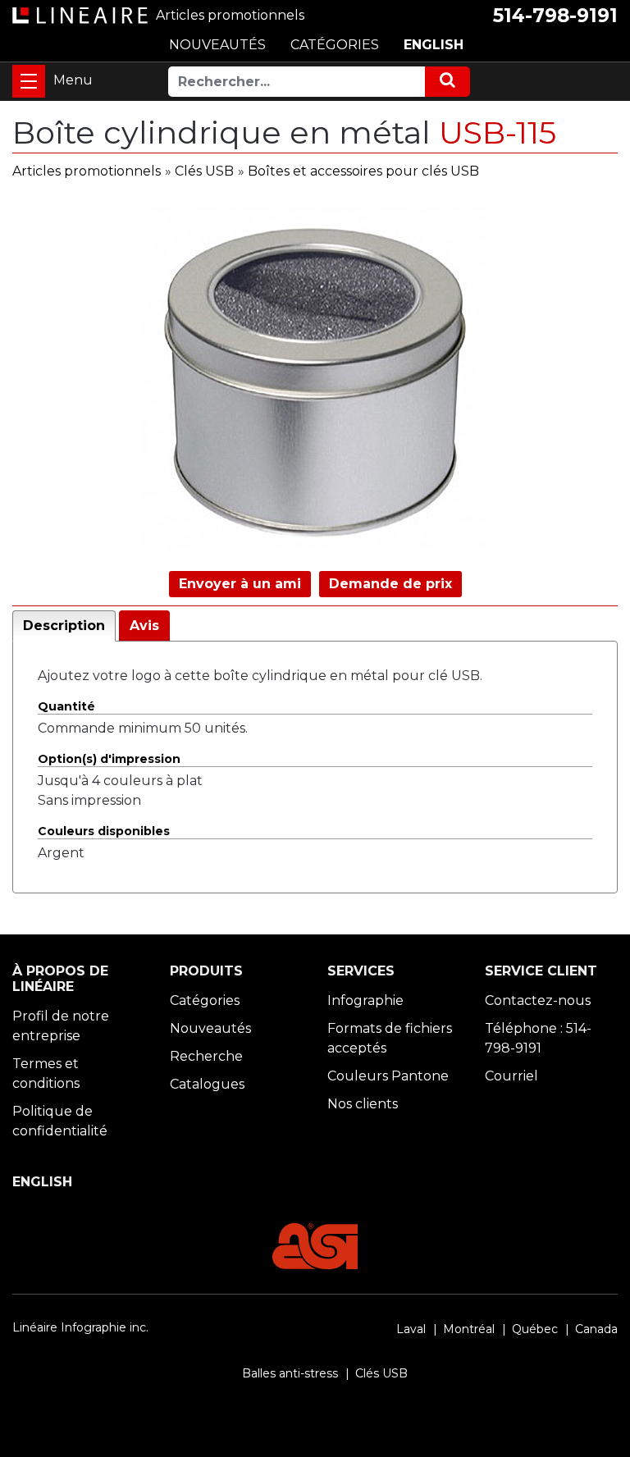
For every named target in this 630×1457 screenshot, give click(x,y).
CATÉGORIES (334, 45)
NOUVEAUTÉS (217, 45)
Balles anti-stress (290, 1373)
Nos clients (362, 1104)
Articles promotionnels (86, 171)
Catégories (205, 1000)
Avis (144, 625)
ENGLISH (433, 45)
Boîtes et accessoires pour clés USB (363, 171)
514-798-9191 (555, 15)
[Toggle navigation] (28, 81)
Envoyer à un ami (240, 583)
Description (64, 625)
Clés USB (204, 171)
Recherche (206, 1056)
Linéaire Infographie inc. (80, 1327)
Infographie (365, 1000)
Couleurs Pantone (388, 1076)
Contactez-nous (538, 1000)
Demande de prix (390, 583)
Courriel (511, 1076)
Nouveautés (210, 1028)
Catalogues (207, 1084)
